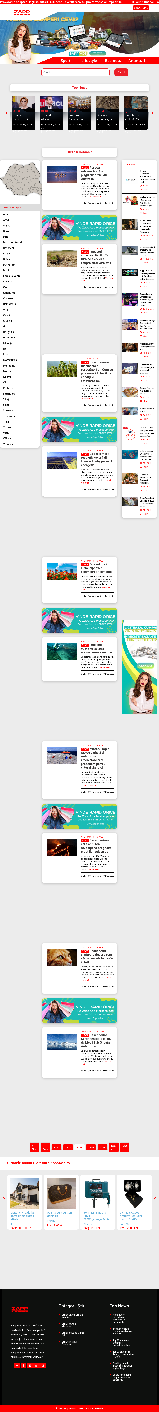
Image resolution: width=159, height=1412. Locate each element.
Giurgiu (7, 320)
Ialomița (7, 343)
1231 (102, 1147)
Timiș (6, 421)
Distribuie (18, 133)
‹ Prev (45, 1147)
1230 (91, 1147)
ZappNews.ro (18, 1325)
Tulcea (7, 427)
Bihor (6, 236)
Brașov (7, 253)
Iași (5, 348)
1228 (68, 1147)
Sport (65, 60)
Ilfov (5, 354)
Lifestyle (89, 60)
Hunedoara (10, 337)
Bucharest (9, 264)
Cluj (5, 287)
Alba (5, 214)
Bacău (6, 231)
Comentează (24, 131)
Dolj (5, 309)
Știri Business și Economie (69, 1343)
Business (113, 60)
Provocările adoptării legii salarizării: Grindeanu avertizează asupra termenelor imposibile (13, 2)
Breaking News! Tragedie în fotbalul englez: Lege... (122, 1366)
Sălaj (6, 399)
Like (15, 131)
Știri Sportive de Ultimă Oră (73, 1334)
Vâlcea (7, 438)
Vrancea (8, 444)
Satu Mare (9, 393)
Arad (6, 220)
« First (34, 1147)
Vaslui (6, 433)
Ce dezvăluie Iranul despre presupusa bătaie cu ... (122, 1377)
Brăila (6, 259)
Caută (121, 72)
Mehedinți (9, 365)
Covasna (8, 298)
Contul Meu (141, 8)
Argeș (6, 225)
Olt (5, 382)
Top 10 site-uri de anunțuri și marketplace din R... (122, 1342)
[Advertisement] (79, 327)
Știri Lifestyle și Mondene (69, 1325)
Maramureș (10, 360)
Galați (6, 315)
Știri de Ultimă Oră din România (72, 1315)
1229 (79, 1147)
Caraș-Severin (11, 276)
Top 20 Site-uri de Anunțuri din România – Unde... (123, 1354)
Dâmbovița (9, 304)
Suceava (8, 410)
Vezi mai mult (95, 196)
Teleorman (9, 416)
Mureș (7, 371)
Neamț (7, 376)
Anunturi (136, 60)
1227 (56, 1147)
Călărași (7, 281)
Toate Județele (13, 207)
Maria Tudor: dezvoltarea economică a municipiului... (119, 1318)
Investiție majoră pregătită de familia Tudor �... (122, 1331)
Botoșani (8, 248)
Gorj (5, 326)
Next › (113, 1147)
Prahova (8, 388)
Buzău (6, 270)
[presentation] (6, 112)
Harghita (8, 332)
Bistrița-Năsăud (12, 242)
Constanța (9, 292)
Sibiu (6, 404)
